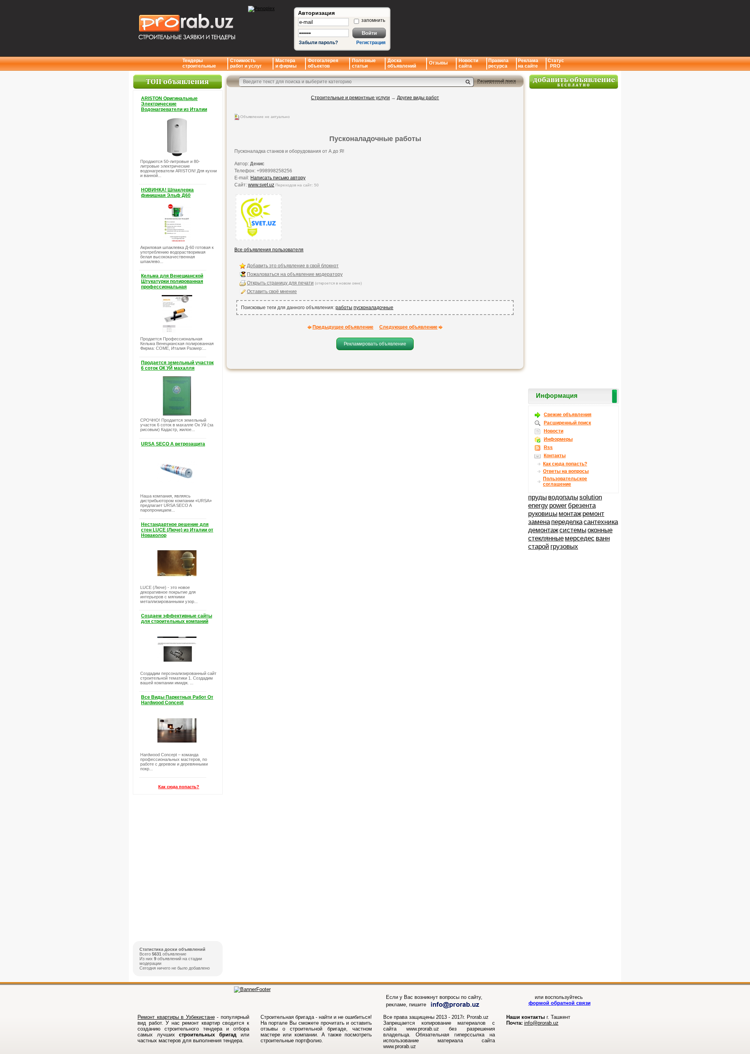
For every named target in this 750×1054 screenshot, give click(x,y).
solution (590, 497)
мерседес (580, 538)
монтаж (570, 513)
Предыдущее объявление (342, 327)
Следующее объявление (408, 327)
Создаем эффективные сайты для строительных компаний (176, 618)
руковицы (542, 513)
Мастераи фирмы (285, 63)
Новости (553, 431)
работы (344, 307)
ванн (603, 538)
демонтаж (543, 530)
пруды (537, 497)
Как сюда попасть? (178, 786)
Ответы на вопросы (566, 471)
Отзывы (438, 63)
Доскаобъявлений (402, 63)
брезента (582, 505)
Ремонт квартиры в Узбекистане (176, 1017)
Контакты (555, 455)
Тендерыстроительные (199, 63)
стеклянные (546, 538)
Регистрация (371, 42)
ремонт (593, 513)
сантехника (601, 522)
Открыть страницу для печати (280, 283)
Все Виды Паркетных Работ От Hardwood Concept (177, 699)
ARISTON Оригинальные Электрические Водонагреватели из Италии (174, 104)
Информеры (558, 439)
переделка (566, 522)
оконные (600, 530)
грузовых (564, 546)
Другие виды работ (418, 97)
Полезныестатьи (364, 63)
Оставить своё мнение (272, 291)
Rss (548, 447)
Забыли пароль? (318, 42)
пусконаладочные (373, 307)
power (558, 505)
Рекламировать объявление (375, 344)
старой (538, 546)
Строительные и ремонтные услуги (350, 97)
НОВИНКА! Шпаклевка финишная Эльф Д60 (167, 192)
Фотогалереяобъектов (323, 63)
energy (538, 505)
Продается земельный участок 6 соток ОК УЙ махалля (177, 365)
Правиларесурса (498, 63)
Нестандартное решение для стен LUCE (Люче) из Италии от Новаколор (177, 530)
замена (539, 522)
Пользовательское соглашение (565, 481)
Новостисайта (468, 63)
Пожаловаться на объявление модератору (295, 274)
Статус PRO (556, 63)
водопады (563, 497)
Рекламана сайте (528, 63)
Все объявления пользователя (269, 249)
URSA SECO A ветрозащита (173, 444)
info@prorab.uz (541, 1023)
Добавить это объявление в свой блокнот (293, 265)
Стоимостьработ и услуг (246, 63)
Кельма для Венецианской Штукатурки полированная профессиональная (172, 281)
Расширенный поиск (496, 81)
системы (572, 530)
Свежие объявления (567, 414)
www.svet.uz (261, 185)
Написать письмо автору (277, 178)
